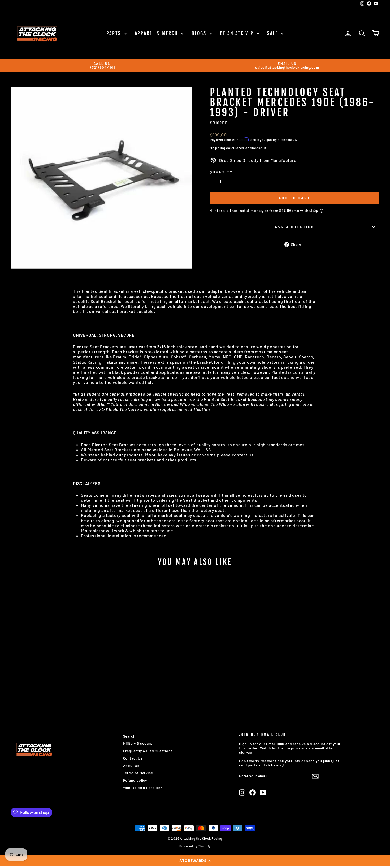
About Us (131, 765)
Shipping (217, 148)
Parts (114, 33)
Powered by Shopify (195, 846)
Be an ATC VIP (237, 33)
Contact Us (133, 758)
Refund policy (135, 780)
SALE (273, 33)
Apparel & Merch (157, 33)
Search (129, 736)
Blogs (200, 33)
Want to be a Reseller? (143, 787)
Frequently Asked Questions (148, 750)
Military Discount (138, 743)
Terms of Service (138, 772)
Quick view (54, 661)
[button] (195, 860)
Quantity (221, 172)
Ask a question (295, 227)
